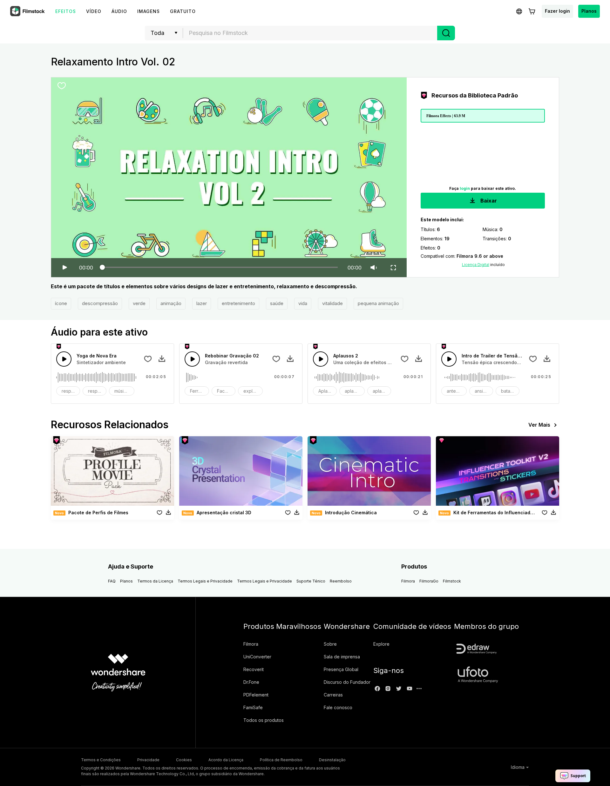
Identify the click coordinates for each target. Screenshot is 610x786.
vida (302, 303)
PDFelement (255, 694)
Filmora (408, 581)
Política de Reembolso (281, 759)
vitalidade (332, 303)
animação (170, 303)
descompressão (100, 303)
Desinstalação (332, 759)
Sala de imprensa (342, 656)
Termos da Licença (155, 581)
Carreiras (333, 694)
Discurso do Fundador (347, 682)
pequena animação (378, 303)
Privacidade (148, 759)
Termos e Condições (101, 759)
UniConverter (257, 656)
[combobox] (310, 33)
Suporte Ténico (310, 581)
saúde (276, 303)
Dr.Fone (251, 682)
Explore (381, 644)
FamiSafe (253, 707)
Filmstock (452, 581)
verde (139, 303)
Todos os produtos (263, 720)
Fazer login (557, 11)
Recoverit (253, 669)
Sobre (330, 644)
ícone (61, 303)
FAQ (112, 581)
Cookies (184, 759)
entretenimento (238, 303)
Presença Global (341, 669)
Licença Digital (475, 264)
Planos (589, 11)
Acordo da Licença (225, 759)
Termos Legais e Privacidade (205, 581)
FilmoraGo (428, 581)
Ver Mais (539, 425)
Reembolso (341, 581)
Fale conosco (338, 707)
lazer (201, 303)
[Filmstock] (28, 11)
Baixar (488, 200)
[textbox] (310, 33)
